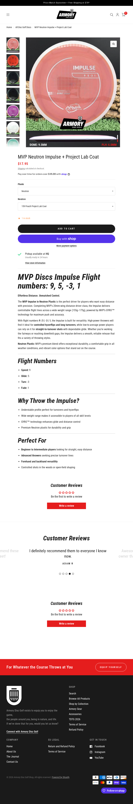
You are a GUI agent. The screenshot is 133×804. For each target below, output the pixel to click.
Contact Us (12, 761)
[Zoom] (113, 44)
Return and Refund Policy (61, 746)
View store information (35, 263)
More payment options (66, 246)
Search (72, 693)
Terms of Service (77, 724)
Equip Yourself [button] (111, 667)
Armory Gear (75, 708)
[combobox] (66, 191)
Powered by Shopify (60, 777)
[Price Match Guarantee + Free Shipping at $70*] (66, 3)
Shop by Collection (78, 703)
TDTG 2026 (74, 719)
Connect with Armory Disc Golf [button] (22, 731)
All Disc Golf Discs (23, 27)
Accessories (75, 714)
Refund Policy (76, 729)
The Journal (12, 756)
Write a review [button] (66, 505)
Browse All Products (79, 698)
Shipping (21, 168)
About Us (11, 751)
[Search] (111, 15)
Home (9, 27)
